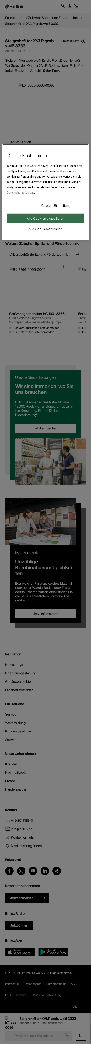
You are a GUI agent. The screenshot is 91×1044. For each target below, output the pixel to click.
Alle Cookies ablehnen (46, 228)
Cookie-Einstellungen (57, 205)
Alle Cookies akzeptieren (45, 218)
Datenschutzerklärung (20, 193)
